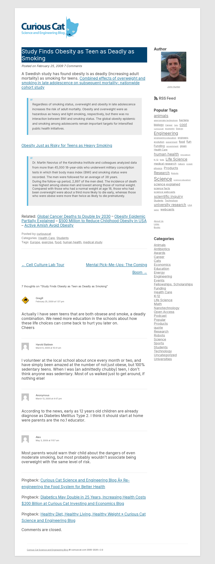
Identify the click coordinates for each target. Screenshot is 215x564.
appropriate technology (166, 120)
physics (158, 168)
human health (72, 242)
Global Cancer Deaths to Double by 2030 (74, 216)
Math (158, 304)
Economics (162, 265)
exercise (47, 242)
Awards (159, 253)
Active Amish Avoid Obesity (49, 225)
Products (171, 168)
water (156, 210)
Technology (171, 200)
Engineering (166, 133)
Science (163, 179)
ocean (189, 164)
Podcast (160, 316)
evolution (159, 141)
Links (156, 224)
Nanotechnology (166, 308)
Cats (176, 125)
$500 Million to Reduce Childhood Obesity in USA (103, 220)
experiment (171, 142)
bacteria (184, 120)
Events (159, 280)
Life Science (176, 159)
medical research (165, 163)
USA (190, 205)
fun (188, 142)
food (58, 242)
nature (181, 163)
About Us (158, 221)
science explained (167, 184)
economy (170, 128)
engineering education (165, 138)
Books (157, 227)
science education (182, 180)
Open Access (164, 312)
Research (162, 173)
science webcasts (164, 192)
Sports (159, 343)
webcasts (167, 209)
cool (183, 124)
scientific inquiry (168, 196)
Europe (35, 242)
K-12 (156, 159)
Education (161, 269)
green (183, 146)
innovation (185, 155)
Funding (159, 146)
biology (159, 125)
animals (161, 115)
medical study (92, 242)
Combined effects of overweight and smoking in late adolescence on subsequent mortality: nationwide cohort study (83, 83)
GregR (39, 298)
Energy (179, 128)
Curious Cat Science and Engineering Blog (47, 550)
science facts (162, 188)
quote (158, 328)
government (172, 146)
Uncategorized (165, 355)
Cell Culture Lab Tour (43, 264)
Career (169, 125)
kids (162, 159)
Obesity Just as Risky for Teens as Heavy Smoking (67, 145)
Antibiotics (162, 249)
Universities (163, 359)
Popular (160, 320)
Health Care (46, 238)
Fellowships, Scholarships (173, 284)
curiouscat (44, 234)
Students (62, 238)
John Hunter (173, 86)
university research (170, 204)
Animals (160, 245)
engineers (183, 137)
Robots (174, 173)
